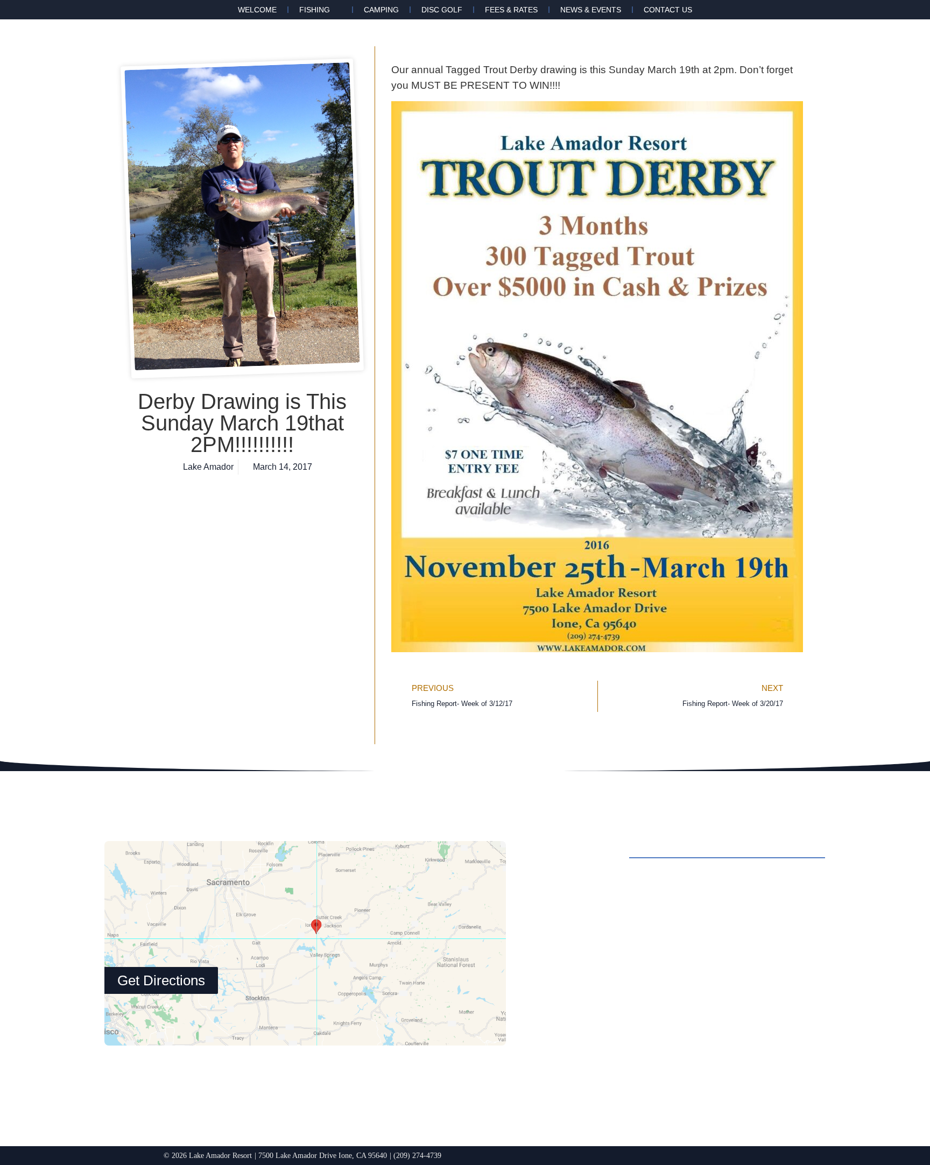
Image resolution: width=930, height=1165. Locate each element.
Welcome (257, 9)
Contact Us (668, 9)
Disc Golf (441, 9)
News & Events (590, 9)
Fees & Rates (511, 9)
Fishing (314, 9)
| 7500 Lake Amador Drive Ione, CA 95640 (321, 1155)
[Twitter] (610, 1062)
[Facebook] (551, 1062)
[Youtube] (640, 1062)
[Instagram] (581, 1062)
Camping (381, 9)
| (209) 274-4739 (415, 1155)
